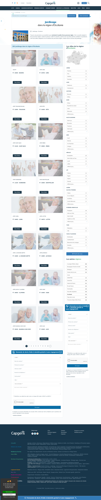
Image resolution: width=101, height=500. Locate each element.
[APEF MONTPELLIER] (50, 168)
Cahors (76, 173)
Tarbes (76, 193)
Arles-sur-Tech (76, 213)
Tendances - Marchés (40, 478)
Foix (76, 73)
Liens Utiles (14, 454)
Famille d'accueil (70, 448)
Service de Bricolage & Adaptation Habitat (67, 466)
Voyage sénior (54, 472)
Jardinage (52, 466)
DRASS (82, 454)
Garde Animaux (45, 466)
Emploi (88, 8)
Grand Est (77, 280)
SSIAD (52, 461)
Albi (76, 230)
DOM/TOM (77, 277)
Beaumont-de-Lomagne (76, 242)
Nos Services (30, 478)
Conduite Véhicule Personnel (59, 463)
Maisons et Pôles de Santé (60, 482)
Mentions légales (52, 432)
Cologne (76, 146)
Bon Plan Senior (31, 444)
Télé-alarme (82, 466)
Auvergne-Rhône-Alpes (77, 264)
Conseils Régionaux (54, 454)
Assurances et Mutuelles (52, 455)
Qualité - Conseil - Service (48, 477)
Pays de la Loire (77, 297)
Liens (79, 8)
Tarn (67, 225)
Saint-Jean (76, 128)
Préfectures (76, 454)
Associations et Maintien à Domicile (70, 462)
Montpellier (77, 155)
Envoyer (37, 407)
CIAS (40, 455)
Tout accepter (9, 492)
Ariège (68, 68)
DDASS (86, 454)
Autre (69, 449)
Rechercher (72, 15)
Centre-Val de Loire (77, 272)
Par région (30, 451)
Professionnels (15, 477)
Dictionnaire (55, 449)
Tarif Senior (39, 472)
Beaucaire (76, 111)
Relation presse (78, 432)
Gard (67, 100)
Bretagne (77, 269)
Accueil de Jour (53, 446)
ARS (28, 454)
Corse (68, 275)
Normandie (77, 288)
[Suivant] (50, 346)
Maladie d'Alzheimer (43, 446)
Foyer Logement (61, 446)
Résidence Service (39, 8)
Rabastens (76, 228)
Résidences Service (16, 451)
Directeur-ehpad (63, 481)
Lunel (76, 161)
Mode (44, 472)
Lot (67, 170)
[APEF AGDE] (50, 278)
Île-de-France (77, 286)
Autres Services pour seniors (44, 467)
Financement (59, 477)
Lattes (76, 163)
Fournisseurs (30, 477)
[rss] (17, 3)
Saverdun (76, 79)
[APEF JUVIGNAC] (50, 241)
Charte (49, 434)
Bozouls (76, 94)
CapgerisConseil (40, 481)
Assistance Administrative (39, 462)
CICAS (55, 459)
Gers (67, 135)
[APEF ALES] (50, 314)
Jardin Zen (77, 472)
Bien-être (73, 8)
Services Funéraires (57, 467)
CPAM (33, 455)
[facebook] (12, 3)
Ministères (33, 454)
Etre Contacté (84, 15)
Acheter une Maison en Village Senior (67, 451)
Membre (79, 3)
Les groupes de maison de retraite (57, 448)
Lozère (68, 187)
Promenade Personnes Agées (74, 463)
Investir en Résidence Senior (50, 451)
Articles (34, 443)
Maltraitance (79, 455)
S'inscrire (84, 3)
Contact (22, 3)
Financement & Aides (32, 449)
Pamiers (76, 71)
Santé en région (40, 454)
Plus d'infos (17, 82)
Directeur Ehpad (63, 449)
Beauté (48, 472)
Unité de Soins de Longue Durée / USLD (37, 448)
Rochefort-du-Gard (76, 105)
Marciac (76, 140)
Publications (43, 444)
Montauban (76, 237)
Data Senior (54, 444)
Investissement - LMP (68, 477)
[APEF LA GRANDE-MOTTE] (23, 241)
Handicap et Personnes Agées (82, 443)
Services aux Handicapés (43, 461)
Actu (12, 8)
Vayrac (76, 178)
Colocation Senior (58, 469)
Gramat (76, 181)
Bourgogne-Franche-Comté (77, 266)
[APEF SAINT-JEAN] (23, 131)
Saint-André (76, 216)
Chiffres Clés (48, 449)
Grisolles (76, 245)
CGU (49, 430)
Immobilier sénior (49, 469)
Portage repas (74, 460)
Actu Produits (70, 443)
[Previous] (24, 346)
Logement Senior (50, 8)
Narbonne (76, 85)
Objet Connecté (77, 478)
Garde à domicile (55, 460)
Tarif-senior (49, 482)
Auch (76, 138)
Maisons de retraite (27, 8)
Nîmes (76, 103)
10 (47, 346)
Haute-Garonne (70, 117)
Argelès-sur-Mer (76, 218)
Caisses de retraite (64, 455)
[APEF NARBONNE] (23, 168)
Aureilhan (76, 198)
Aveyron (68, 91)
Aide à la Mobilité (46, 463)
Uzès (76, 108)
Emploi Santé (30, 474)
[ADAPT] (23, 58)
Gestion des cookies (60, 488)
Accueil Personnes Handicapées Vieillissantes (78, 446)
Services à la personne (62, 8)
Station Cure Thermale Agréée (66, 472)
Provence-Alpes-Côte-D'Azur (77, 300)
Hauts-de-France (77, 283)
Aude (67, 82)
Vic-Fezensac (76, 143)
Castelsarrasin (76, 239)
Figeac (76, 175)
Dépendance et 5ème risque (50, 443)
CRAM (29, 455)
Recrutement (38, 477)
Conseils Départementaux (66, 454)
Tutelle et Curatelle (32, 456)
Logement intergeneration (70, 469)
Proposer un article (79, 430)
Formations (38, 474)
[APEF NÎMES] (50, 131)
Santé (37, 444)
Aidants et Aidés (62, 443)
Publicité (63, 434)
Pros (83, 8)
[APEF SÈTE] (50, 95)
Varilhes (76, 76)
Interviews (39, 443)
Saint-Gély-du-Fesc (76, 158)
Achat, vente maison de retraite (64, 478)
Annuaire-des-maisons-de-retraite (77, 481)
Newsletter (29, 3)
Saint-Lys (76, 120)
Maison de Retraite (32, 446)
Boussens (76, 123)
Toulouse (76, 126)
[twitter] (15, 3)
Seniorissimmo (31, 481)
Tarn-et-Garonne (71, 234)
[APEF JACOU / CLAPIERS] (23, 278)
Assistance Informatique (53, 462)
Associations (72, 455)
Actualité (13, 443)
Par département (37, 451)
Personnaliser (9, 494)
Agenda (18, 8)
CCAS (36, 455)
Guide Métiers (44, 474)
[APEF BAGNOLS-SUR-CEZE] (23, 314)
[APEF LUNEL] (23, 205)
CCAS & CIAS (45, 459)
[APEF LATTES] (50, 205)
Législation (42, 449)
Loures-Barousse (76, 201)
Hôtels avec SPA (31, 472)
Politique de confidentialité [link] (9, 497)
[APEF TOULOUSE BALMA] (23, 95)
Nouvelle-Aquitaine (77, 291)
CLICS (43, 455)
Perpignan (77, 210)
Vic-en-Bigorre (76, 195)
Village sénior (40, 469)
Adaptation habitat (83, 469)
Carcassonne (76, 88)
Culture (48, 444)
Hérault (68, 152)
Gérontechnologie (50, 478)
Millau (76, 97)
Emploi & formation (16, 474)
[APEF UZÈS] (50, 58)
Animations (79, 448)
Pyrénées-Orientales (72, 207)
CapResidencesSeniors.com (51, 481)
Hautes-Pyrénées (71, 190)
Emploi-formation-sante (33, 482)
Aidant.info (43, 482)
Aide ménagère (47, 460)
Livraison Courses (65, 460)
